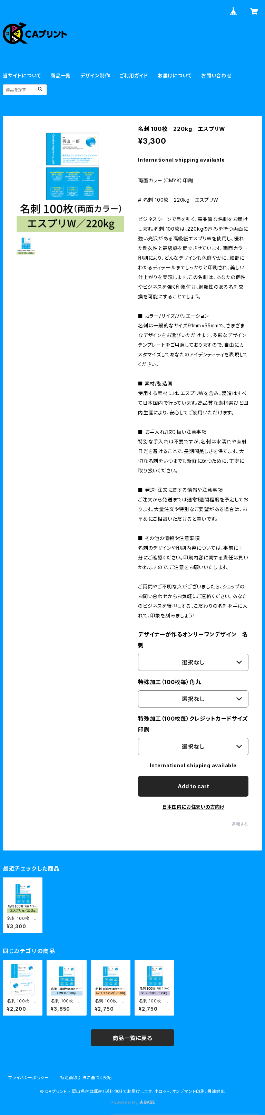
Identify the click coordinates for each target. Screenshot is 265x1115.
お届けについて (175, 75)
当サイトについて (22, 75)
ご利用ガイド (133, 75)
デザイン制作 (95, 75)
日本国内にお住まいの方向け (193, 807)
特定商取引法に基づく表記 (86, 1077)
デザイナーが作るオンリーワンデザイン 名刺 (193, 640)
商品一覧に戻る (132, 1038)
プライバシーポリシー (28, 1077)
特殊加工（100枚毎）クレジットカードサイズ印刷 (193, 724)
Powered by (124, 1102)
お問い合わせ (216, 75)
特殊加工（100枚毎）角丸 (169, 682)
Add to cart (193, 786)
